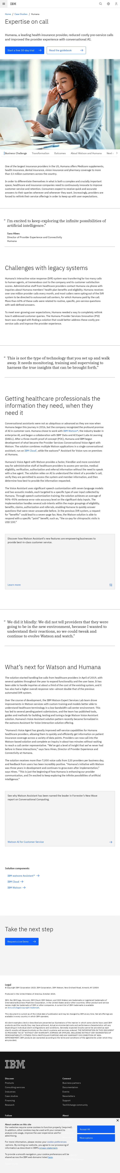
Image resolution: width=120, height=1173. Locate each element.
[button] (108, 4)
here (50, 1157)
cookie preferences (57, 1141)
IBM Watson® (70, 430)
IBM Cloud (31, 450)
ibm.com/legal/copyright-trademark (23, 1007)
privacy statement (48, 1148)
